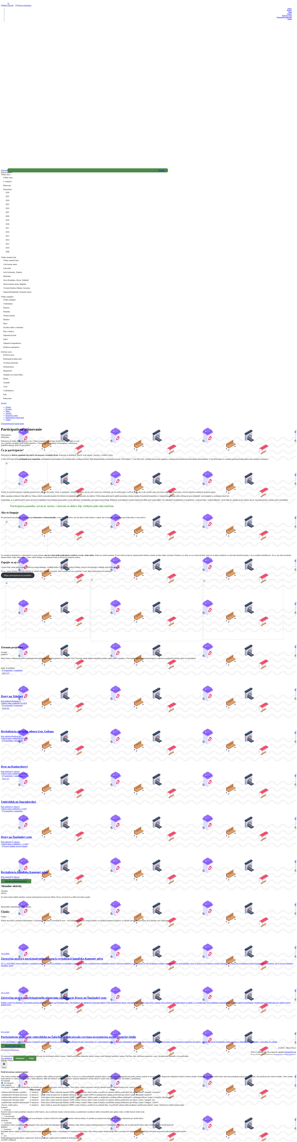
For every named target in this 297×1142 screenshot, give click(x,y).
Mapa (8, 411)
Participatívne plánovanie (284, 17)
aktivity (116, 567)
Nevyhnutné (9, 1083)
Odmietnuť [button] (20, 1058)
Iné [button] (2, 1133)
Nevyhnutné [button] (5, 1081)
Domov (8, 407)
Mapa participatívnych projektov (17, 575)
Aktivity (9, 413)
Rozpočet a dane (12, 415)
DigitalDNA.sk (290, 1052)
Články (289, 19)
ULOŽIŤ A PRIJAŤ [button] (8, 1140)
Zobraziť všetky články (13, 1046)
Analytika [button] (4, 1120)
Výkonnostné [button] (6, 1114)
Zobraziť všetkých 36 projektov (16, 881)
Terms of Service (289, 1054)
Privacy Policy (279, 1054)
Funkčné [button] (4, 1107)
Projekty (9, 409)
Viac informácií (6, 1058)
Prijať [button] (31, 1058)
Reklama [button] (4, 1127)
